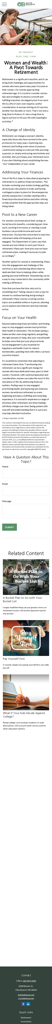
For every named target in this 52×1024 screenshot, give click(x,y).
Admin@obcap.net (26, 995)
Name (5, 466)
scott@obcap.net (26, 998)
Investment (26, 1021)
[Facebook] (23, 1004)
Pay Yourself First (14, 658)
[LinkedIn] (28, 1004)
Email (5, 483)
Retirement (26, 1017)
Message (6, 501)
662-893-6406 (29, 981)
